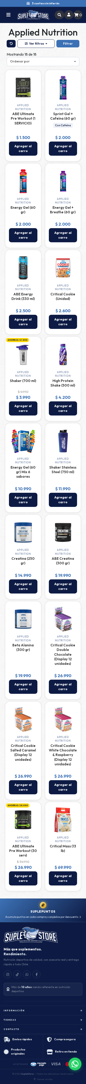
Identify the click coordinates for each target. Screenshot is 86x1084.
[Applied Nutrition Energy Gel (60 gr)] (23, 181)
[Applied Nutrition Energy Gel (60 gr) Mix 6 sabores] (23, 441)
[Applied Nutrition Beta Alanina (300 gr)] (23, 619)
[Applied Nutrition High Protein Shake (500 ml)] (63, 354)
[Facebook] (36, 974)
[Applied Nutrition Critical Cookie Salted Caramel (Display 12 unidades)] (23, 719)
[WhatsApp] (27, 974)
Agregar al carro (23, 148)
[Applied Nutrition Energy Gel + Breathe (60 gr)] (63, 181)
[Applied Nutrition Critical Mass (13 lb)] (63, 820)
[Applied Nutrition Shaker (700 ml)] (23, 354)
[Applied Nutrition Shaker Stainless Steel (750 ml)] (63, 441)
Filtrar (68, 43)
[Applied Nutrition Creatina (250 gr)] (23, 532)
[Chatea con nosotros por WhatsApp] (75, 1064)
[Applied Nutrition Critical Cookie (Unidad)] (63, 268)
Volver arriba (45, 1079)
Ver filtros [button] (36, 43)
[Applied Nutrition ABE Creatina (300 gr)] (63, 532)
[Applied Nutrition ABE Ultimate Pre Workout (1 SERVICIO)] (23, 88)
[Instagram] (7, 974)
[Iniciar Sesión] (68, 14)
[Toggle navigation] (8, 14)
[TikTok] (17, 974)
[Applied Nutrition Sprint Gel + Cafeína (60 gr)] (63, 88)
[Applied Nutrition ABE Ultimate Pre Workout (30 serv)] (23, 820)
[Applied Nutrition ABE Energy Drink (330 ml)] (23, 268)
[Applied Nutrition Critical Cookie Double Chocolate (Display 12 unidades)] (63, 619)
